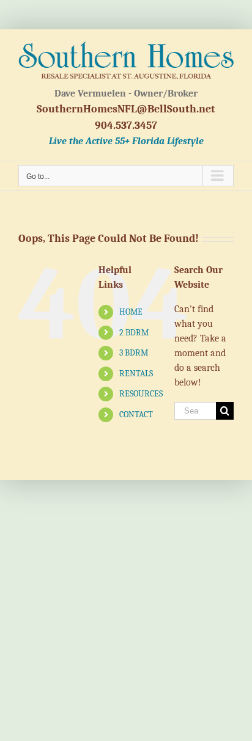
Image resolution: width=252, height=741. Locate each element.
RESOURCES (141, 394)
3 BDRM (133, 353)
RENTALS (136, 373)
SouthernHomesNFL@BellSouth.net (126, 109)
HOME (131, 312)
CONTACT (136, 414)
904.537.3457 (126, 125)
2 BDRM (134, 332)
